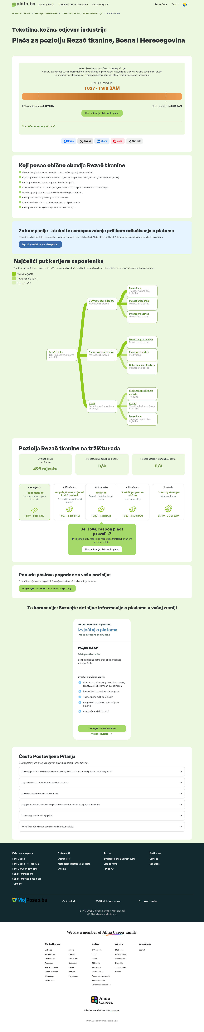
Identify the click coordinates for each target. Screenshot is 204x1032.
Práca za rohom (51, 967)
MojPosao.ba (120, 954)
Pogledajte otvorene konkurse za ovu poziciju (47, 588)
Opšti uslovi (64, 858)
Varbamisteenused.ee (101, 985)
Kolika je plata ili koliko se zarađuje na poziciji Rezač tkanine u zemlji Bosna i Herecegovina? (67, 771)
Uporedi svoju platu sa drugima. (102, 113)
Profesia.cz (50, 958)
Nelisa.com (50, 980)
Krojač (132, 403)
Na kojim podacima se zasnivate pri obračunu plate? (48, 826)
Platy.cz (72, 967)
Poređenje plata (100, 4)
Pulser (118, 972)
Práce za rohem (51, 972)
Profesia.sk (50, 954)
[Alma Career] (102, 1000)
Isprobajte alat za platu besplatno (40, 244)
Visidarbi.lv (96, 967)
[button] (186, 4)
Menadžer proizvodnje (141, 339)
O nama (62, 868)
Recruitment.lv (98, 980)
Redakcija (154, 863)
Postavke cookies (147, 901)
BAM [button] (174, 4)
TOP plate (17, 883)
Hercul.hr (119, 963)
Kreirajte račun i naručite (102, 728)
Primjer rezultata (99, 733)
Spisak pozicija (46, 4)
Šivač (92, 403)
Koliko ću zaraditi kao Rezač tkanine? (40, 793)
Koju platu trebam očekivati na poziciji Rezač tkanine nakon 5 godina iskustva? (61, 804)
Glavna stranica (21, 13)
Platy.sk (72, 972)
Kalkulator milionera (22, 873)
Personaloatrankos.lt (101, 976)
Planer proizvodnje (139, 352)
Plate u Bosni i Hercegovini (25, 863)
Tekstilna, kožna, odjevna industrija (82, 13)
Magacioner (135, 288)
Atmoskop (49, 976)
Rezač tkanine (56, 352)
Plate (46, 13)
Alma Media (106, 914)
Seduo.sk (73, 963)
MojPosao (119, 950)
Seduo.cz (73, 958)
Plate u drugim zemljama (24, 868)
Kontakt (153, 858)
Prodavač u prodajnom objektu (141, 392)
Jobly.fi (142, 950)
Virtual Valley (120, 967)
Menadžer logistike (139, 300)
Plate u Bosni (18, 858)
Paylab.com (73, 976)
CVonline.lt (96, 950)
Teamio (72, 954)
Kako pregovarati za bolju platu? (37, 815)
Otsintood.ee (98, 972)
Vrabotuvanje (121, 958)
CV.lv (94, 954)
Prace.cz (49, 963)
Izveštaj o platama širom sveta (119, 858)
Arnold (71, 950)
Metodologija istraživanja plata (74, 863)
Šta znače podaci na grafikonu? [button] (38, 126)
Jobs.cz (48, 950)
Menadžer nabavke (139, 313)
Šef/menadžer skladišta (101, 300)
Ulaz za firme (160, 4)
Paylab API (109, 868)
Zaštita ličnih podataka (108, 901)
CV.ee (94, 958)
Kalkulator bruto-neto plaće (73, 4)
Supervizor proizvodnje (101, 352)
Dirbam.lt (96, 963)
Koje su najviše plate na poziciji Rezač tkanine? (45, 782)
